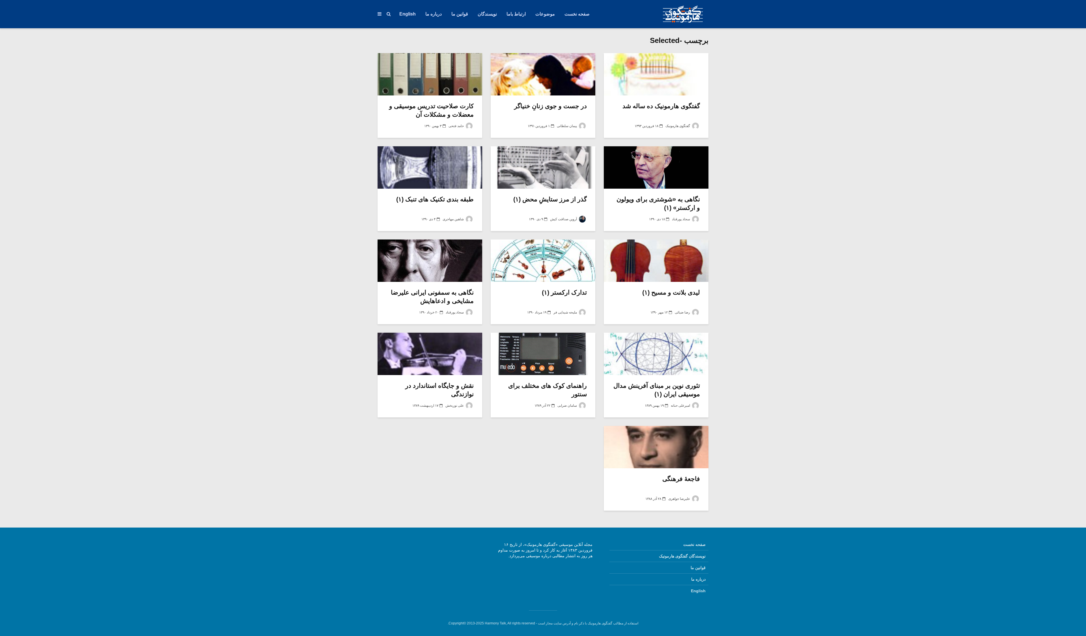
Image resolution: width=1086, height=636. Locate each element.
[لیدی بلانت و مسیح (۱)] (656, 260)
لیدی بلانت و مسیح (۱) (671, 292)
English (407, 14)
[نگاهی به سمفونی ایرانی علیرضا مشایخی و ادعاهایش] (430, 260)
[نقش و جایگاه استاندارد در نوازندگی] (430, 354)
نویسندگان (487, 14)
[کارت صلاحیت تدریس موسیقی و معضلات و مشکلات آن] (430, 74)
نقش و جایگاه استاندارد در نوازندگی (439, 390)
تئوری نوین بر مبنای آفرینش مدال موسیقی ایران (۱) (656, 390)
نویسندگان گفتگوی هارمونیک (682, 556)
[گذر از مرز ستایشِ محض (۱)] (543, 167)
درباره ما (433, 14)
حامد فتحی (457, 126)
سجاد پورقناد (681, 219)
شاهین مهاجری (454, 219)
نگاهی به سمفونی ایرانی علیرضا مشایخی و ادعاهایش (432, 296)
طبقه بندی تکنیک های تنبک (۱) (435, 199)
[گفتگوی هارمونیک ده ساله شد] (656, 74)
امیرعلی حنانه (681, 406)
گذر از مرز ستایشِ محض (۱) (550, 199)
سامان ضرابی (567, 406)
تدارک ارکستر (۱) (564, 292)
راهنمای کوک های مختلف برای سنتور (547, 390)
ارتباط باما (516, 14)
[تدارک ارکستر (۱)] (543, 260)
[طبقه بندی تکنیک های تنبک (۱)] (430, 167)
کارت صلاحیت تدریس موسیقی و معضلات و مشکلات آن (431, 110)
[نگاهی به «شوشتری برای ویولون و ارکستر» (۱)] (656, 167)
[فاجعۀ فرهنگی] (656, 447)
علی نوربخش (455, 406)
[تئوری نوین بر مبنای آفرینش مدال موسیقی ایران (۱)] (656, 354)
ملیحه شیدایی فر (565, 312)
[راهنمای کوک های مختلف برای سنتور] (543, 354)
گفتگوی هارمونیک (678, 126)
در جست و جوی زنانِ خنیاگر (550, 106)
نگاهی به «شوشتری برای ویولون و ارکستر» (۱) (658, 203)
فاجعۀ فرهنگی (681, 478)
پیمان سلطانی (567, 126)
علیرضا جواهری (679, 499)
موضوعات (545, 14)
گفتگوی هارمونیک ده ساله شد (661, 106)
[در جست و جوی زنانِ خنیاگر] (543, 74)
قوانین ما (459, 14)
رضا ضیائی (683, 312)
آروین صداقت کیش (564, 219)
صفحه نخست (577, 14)
